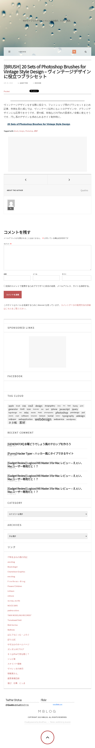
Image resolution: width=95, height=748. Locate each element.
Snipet (17, 416)
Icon (29, 409)
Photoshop (29, 131)
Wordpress (71, 419)
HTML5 (22, 409)
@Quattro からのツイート (17, 705)
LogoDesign (13, 412)
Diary (59, 406)
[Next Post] (69, 180)
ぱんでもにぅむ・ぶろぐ (18, 634)
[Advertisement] (47, 154)
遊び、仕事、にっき (16, 683)
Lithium (11, 591)
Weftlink (11, 630)
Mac (20, 412)
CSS (24, 405)
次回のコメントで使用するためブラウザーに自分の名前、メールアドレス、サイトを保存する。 (48, 286)
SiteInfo (11, 416)
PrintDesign (74, 412)
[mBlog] (47, 9)
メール (35, 274)
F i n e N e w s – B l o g (16, 581)
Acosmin (68, 722)
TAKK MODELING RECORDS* (20, 615)
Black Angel (13, 567)
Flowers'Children (15, 586)
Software (25, 416)
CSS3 (30, 405)
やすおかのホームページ (18, 644)
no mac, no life (14, 600)
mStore (11, 596)
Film (64, 406)
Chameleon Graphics (16, 571)
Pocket (7, 91)
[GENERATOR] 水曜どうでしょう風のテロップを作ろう (39, 443)
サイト (64, 274)
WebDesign (43, 419)
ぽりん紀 (11, 639)
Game (81, 406)
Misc (26, 412)
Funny (75, 406)
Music (40, 412)
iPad (47, 409)
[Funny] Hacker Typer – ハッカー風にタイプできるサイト (41, 453)
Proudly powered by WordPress (35, 722)
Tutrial (50, 416)
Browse (23, 52)
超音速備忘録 (13, 678)
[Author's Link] (11, 208)
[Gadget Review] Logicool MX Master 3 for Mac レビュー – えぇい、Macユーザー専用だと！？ (45, 464)
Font (69, 406)
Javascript (65, 409)
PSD (83, 412)
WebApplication (26, 419)
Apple (11, 405)
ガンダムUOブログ (16, 649)
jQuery (75, 409)
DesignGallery (50, 406)
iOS (42, 409)
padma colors (13, 610)
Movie (33, 412)
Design (38, 83)
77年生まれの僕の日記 (17, 557)
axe (11, 468)
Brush (16, 131)
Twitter (58, 416)
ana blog (11, 562)
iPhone (54, 409)
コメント (8, 243)
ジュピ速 (11, 659)
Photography (48, 412)
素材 (35, 131)
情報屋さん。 (13, 673)
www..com (57, 704)
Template (34, 416)
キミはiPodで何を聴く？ (18, 654)
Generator (13, 409)
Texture (42, 416)
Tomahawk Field (14, 620)
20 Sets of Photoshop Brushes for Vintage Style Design (38, 124)
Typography (68, 415)
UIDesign (80, 415)
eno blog (11, 576)
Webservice (59, 419)
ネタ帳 (13, 422)
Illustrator (36, 409)
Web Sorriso (13, 625)
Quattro (24, 83)
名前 (5, 274)
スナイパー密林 (14, 663)
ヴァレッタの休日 (15, 668)
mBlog (47, 711)
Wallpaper (12, 419)
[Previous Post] (26, 180)
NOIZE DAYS (13, 605)
